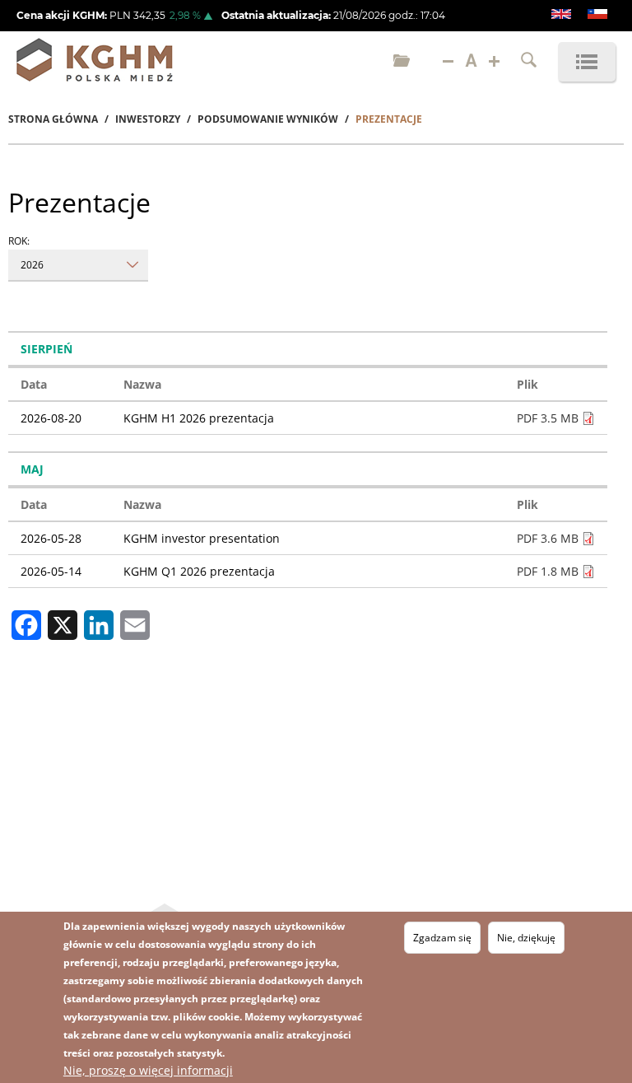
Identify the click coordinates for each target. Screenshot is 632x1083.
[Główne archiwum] (401, 62)
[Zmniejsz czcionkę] (448, 62)
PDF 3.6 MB (548, 538)
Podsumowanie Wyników (268, 119)
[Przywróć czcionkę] (471, 62)
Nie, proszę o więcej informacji (148, 1070)
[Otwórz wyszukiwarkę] (528, 61)
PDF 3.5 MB (548, 418)
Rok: (19, 241)
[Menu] (587, 62)
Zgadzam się (442, 938)
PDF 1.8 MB (548, 571)
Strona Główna (53, 119)
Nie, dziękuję (526, 938)
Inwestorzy (147, 119)
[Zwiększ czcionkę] (494, 62)
